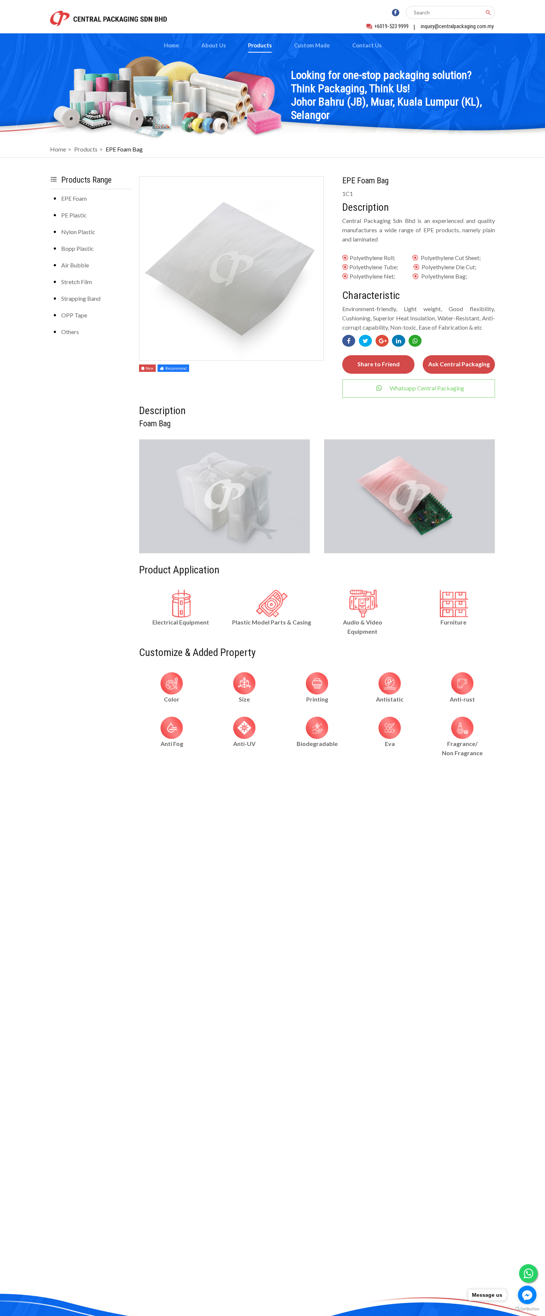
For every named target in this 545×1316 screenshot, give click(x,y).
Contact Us (367, 45)
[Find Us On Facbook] (395, 12)
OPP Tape (74, 315)
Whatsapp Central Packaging (427, 388)
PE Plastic (74, 215)
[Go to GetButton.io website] (527, 1309)
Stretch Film (76, 281)
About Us (213, 45)
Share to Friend (378, 363)
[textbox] (445, 12)
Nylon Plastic (78, 231)
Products (260, 45)
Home (171, 45)
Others (70, 331)
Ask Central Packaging (459, 363)
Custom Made (312, 45)
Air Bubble (75, 265)
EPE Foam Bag (124, 149)
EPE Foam (74, 198)
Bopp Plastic (77, 248)
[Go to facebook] (527, 1295)
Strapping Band (80, 298)
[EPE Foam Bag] (224, 550)
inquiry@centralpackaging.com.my (457, 26)
